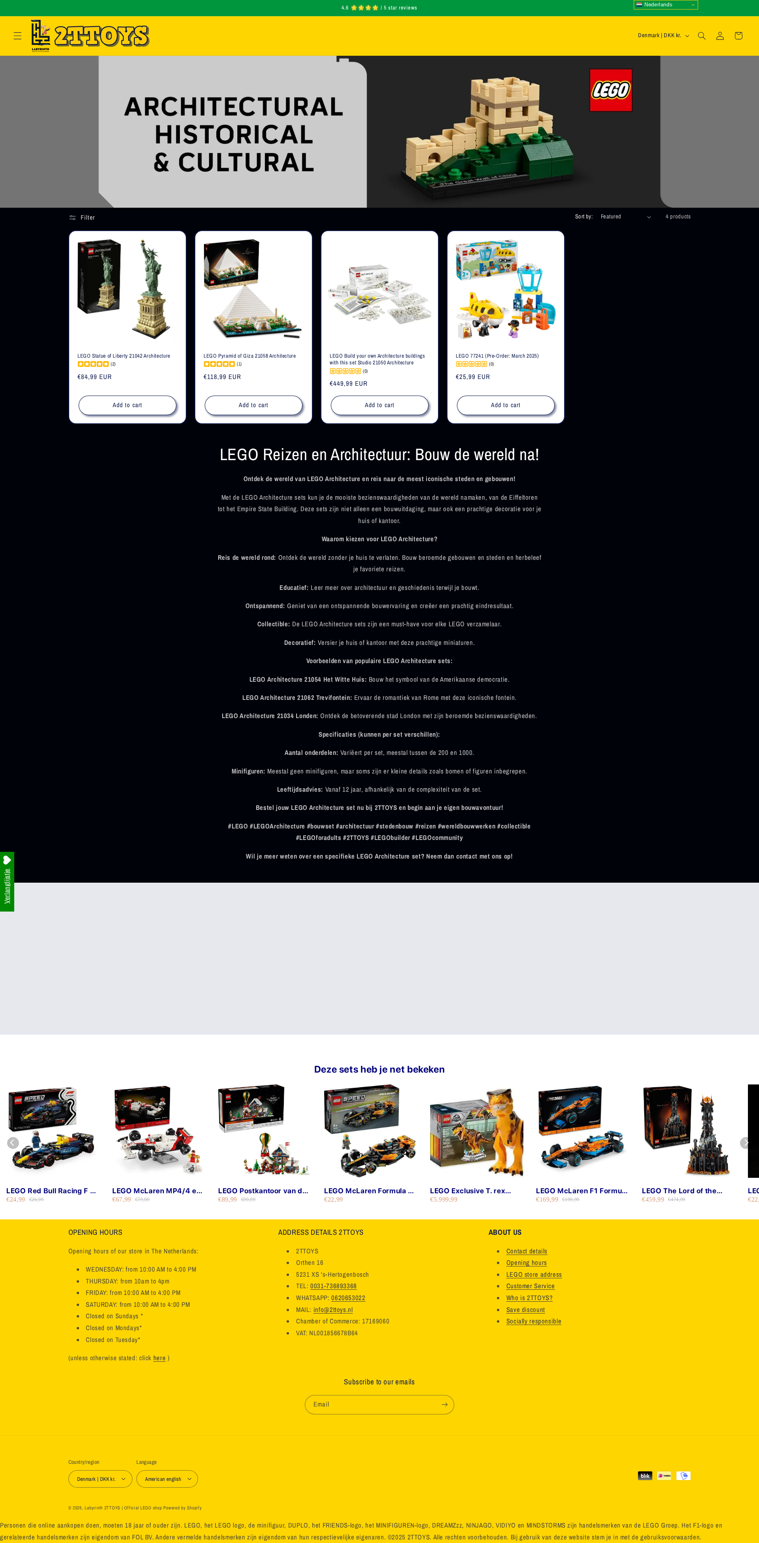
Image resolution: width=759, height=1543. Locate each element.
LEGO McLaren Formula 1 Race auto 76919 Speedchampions (368, 1191)
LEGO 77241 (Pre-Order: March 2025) (497, 356)
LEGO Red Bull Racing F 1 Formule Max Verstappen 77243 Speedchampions (50, 1191)
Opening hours (526, 1263)
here (159, 1357)
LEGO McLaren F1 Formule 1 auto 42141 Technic (582, 1191)
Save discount (525, 1309)
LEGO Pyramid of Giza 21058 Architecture (250, 356)
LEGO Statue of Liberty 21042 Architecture (123, 356)
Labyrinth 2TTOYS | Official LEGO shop (123, 1507)
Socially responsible (534, 1321)
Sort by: (584, 216)
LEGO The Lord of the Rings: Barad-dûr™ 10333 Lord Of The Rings (687, 1191)
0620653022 (348, 1297)
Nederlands (657, 5)
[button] (17, 36)
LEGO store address (534, 1274)
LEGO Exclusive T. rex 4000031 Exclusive (467, 1191)
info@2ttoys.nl (333, 1309)
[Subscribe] (445, 1404)
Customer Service (530, 1286)
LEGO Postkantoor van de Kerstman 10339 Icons (262, 1191)
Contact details (527, 1251)
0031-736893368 (333, 1286)
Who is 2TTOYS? (529, 1297)
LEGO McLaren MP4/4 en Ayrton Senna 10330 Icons (158, 1191)
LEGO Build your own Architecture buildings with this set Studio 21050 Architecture (377, 359)
